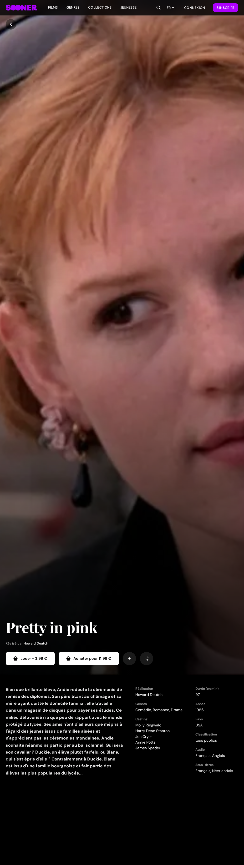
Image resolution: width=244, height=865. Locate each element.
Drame (177, 709)
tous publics (206, 740)
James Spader (147, 747)
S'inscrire (225, 7)
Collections (100, 7)
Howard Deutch (36, 643)
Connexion (194, 7)
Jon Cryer (143, 736)
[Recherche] (158, 7)
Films (53, 7)
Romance (161, 709)
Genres (73, 7)
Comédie (143, 709)
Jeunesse (128, 7)
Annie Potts (145, 742)
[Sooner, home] (21, 8)
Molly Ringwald (148, 725)
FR (169, 7)
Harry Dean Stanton (152, 730)
